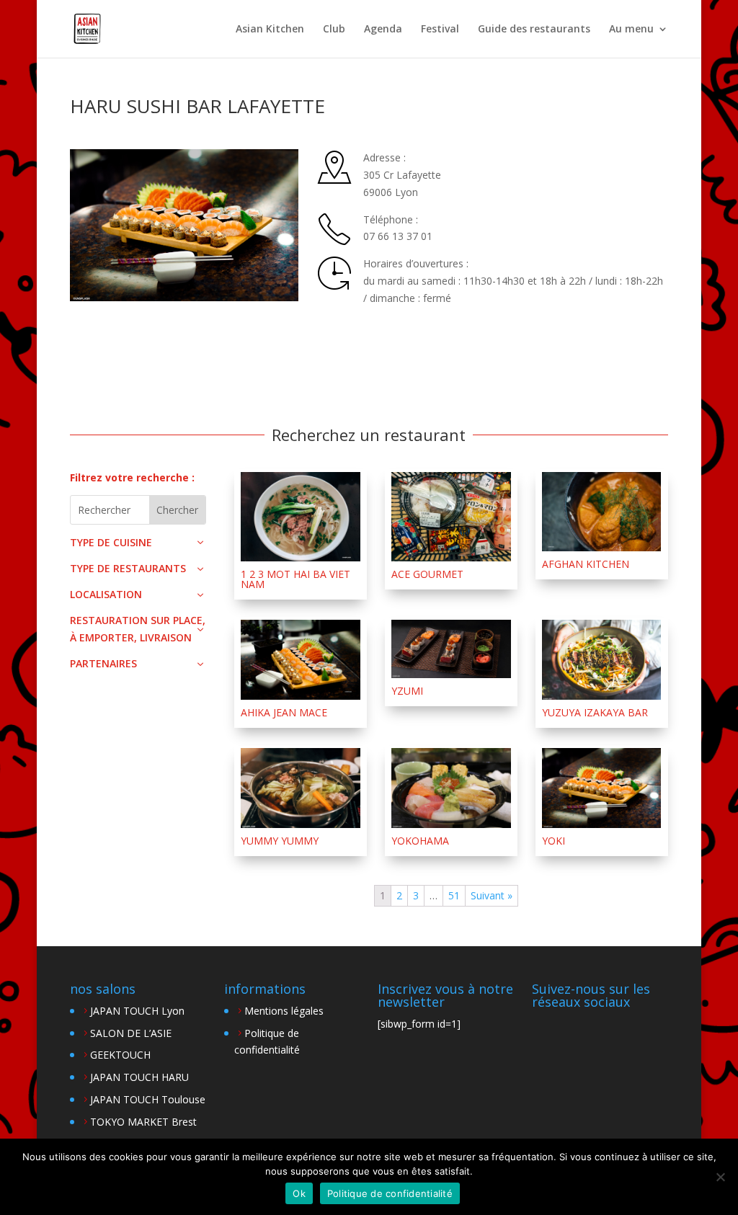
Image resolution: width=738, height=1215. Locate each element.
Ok (299, 1193)
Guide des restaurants (534, 29)
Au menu (631, 29)
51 (454, 895)
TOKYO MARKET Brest (143, 1122)
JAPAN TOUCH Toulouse (147, 1099)
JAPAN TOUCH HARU (139, 1077)
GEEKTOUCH (120, 1055)
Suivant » (491, 895)
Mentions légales (284, 1011)
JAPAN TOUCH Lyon (137, 1011)
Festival (440, 29)
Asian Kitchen (270, 29)
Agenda (383, 29)
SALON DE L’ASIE (131, 1033)
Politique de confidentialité (390, 1193)
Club (334, 29)
